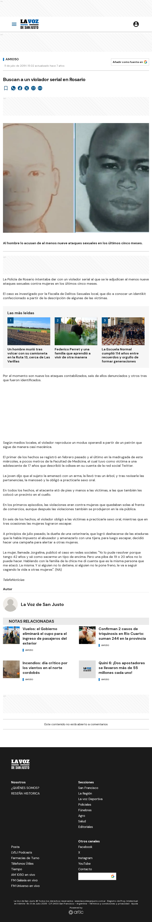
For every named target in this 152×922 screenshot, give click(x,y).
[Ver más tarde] (6, 88)
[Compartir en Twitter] (26, 88)
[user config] (136, 24)
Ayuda (134, 903)
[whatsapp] (13, 88)
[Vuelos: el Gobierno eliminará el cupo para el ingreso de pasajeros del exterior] (11, 635)
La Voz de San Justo (42, 604)
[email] (33, 88)
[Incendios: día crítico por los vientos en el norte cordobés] (11, 669)
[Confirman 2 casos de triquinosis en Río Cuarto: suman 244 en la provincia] (87, 635)
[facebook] (20, 88)
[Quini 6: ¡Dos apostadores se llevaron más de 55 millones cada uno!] (87, 669)
